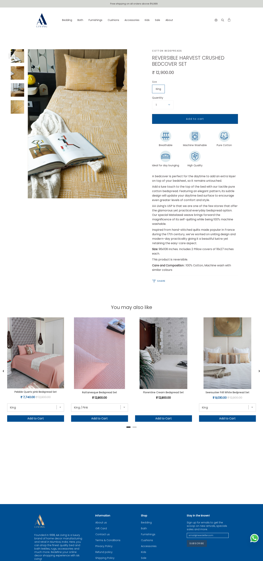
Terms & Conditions (107, 540)
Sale (143, 558)
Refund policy (104, 552)
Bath (144, 528)
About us (101, 522)
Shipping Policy (105, 558)
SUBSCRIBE (196, 543)
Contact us (102, 534)
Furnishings (148, 534)
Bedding (146, 522)
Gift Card (101, 528)
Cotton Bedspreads (167, 50)
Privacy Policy (104, 546)
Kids (143, 552)
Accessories (149, 546)
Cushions (147, 540)
